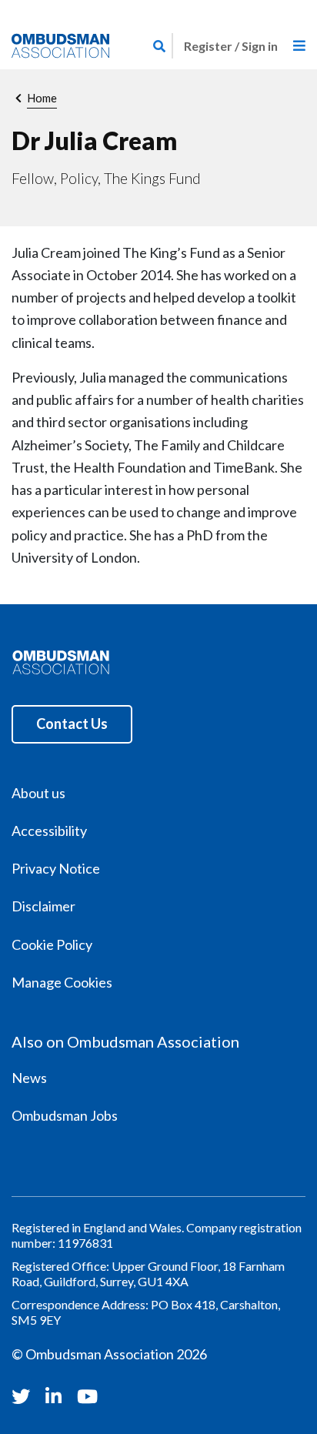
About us (38, 792)
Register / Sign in (231, 45)
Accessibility (49, 830)
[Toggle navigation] (299, 46)
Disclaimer (43, 906)
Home (42, 98)
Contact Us (72, 723)
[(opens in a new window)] (23, 1396)
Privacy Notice (56, 868)
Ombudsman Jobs (65, 1115)
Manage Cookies (62, 982)
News (29, 1077)
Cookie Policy (52, 944)
